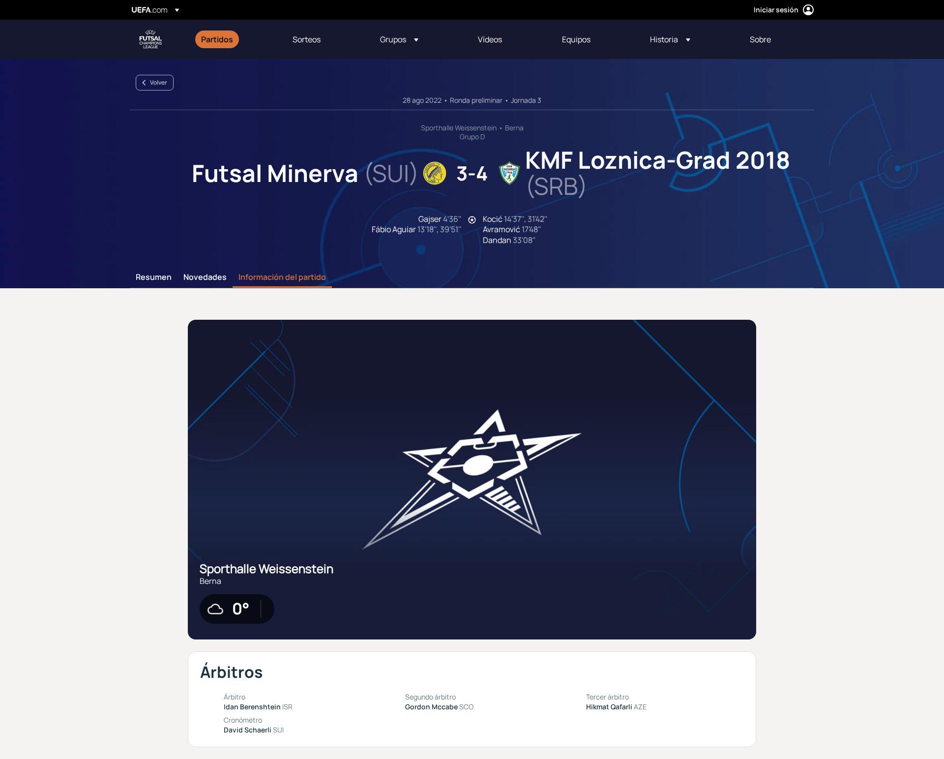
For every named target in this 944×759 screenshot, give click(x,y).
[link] (217, 39)
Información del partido (282, 277)
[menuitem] (234, 39)
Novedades (205, 277)
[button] (399, 39)
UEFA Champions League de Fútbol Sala (150, 39)
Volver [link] (158, 82)
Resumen (154, 277)
